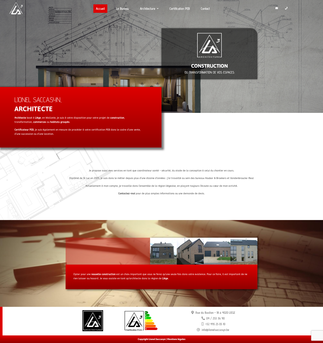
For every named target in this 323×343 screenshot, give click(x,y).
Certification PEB (180, 9)
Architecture (147, 9)
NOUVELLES (102, 252)
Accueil (100, 9)
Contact (205, 9)
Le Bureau (122, 9)
